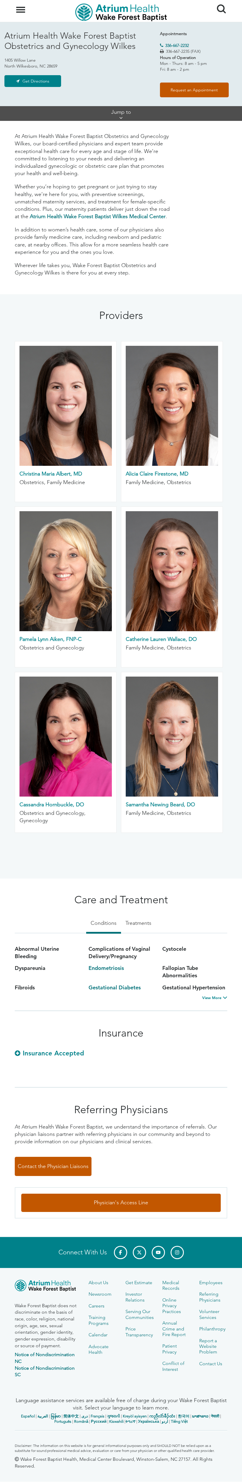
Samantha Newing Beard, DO (160, 804)
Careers (96, 1306)
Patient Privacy (169, 1348)
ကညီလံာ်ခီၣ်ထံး (162, 1416)
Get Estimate (138, 1282)
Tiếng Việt (179, 1421)
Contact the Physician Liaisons (53, 1166)
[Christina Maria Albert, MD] (65, 464)
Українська (148, 1421)
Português (62, 1421)
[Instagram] (177, 1252)
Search (219, 3)
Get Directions (35, 81)
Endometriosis (106, 968)
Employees (211, 1282)
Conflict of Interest (173, 1366)
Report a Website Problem (208, 1346)
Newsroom (100, 1294)
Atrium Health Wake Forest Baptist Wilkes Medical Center (98, 216)
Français (97, 1416)
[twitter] (139, 1252)
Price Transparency (139, 1331)
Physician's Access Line (121, 1202)
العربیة (42, 1416)
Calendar (98, 1335)
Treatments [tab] (138, 923)
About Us (98, 1282)
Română (81, 1421)
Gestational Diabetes (115, 987)
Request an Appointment (194, 90)
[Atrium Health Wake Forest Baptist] (47, 1287)
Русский (99, 1421)
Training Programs (99, 1320)
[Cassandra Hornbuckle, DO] (65, 795)
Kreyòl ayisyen (135, 1416)
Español (28, 1416)
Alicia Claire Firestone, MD (157, 474)
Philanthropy (212, 1329)
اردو (165, 1421)
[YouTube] (158, 1252)
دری (84, 1416)
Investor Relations (135, 1296)
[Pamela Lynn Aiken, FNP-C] (65, 629)
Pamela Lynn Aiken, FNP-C (50, 639)
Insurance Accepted (53, 1053)
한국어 (183, 1416)
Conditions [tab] (104, 923)
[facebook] (120, 1252)
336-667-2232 (177, 45)
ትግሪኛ (130, 1421)
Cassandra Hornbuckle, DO (51, 804)
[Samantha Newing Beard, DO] (172, 795)
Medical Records (170, 1285)
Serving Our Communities (139, 1314)
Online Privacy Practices (171, 1305)
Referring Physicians (209, 1296)
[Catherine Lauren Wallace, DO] (172, 629)
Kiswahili (116, 1421)
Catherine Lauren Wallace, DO (161, 639)
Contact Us (210, 1363)
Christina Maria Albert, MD (50, 474)
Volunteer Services (209, 1314)
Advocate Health (99, 1349)
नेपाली (215, 1416)
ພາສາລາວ (200, 1416)
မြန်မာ (56, 1416)
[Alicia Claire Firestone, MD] (172, 464)
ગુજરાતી (113, 1416)
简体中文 (71, 1416)
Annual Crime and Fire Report (174, 1328)
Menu (21, 6)
